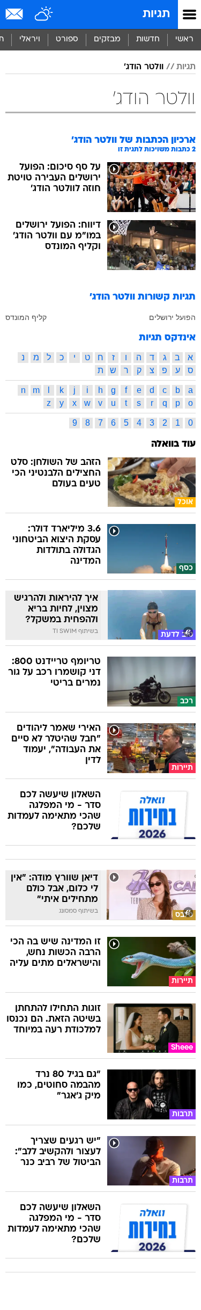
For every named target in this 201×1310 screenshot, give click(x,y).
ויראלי (29, 39)
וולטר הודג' (143, 67)
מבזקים (107, 39)
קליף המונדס (26, 317)
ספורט (67, 39)
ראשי (184, 39)
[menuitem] (147, 40)
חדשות (148, 39)
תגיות (156, 14)
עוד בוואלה (173, 444)
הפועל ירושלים (172, 317)
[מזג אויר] (44, 14)
